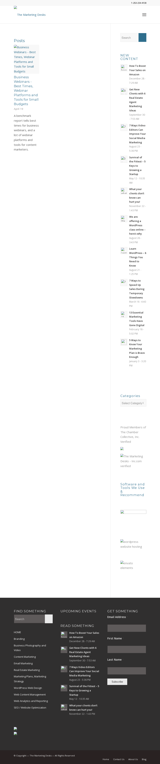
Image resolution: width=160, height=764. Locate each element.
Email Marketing (23, 663)
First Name (115, 638)
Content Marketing (25, 656)
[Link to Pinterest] (137, 755)
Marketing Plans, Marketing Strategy (30, 679)
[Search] (136, 14)
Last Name (115, 659)
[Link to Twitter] (120, 755)
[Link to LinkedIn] (132, 755)
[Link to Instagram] (143, 755)
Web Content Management (30, 694)
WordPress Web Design (28, 688)
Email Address (117, 617)
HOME (17, 632)
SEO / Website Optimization (30, 707)
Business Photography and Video (30, 648)
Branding (19, 639)
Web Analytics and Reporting (31, 701)
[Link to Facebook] (126, 755)
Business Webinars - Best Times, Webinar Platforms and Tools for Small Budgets (26, 90)
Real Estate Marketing (27, 670)
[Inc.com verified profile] (133, 466)
